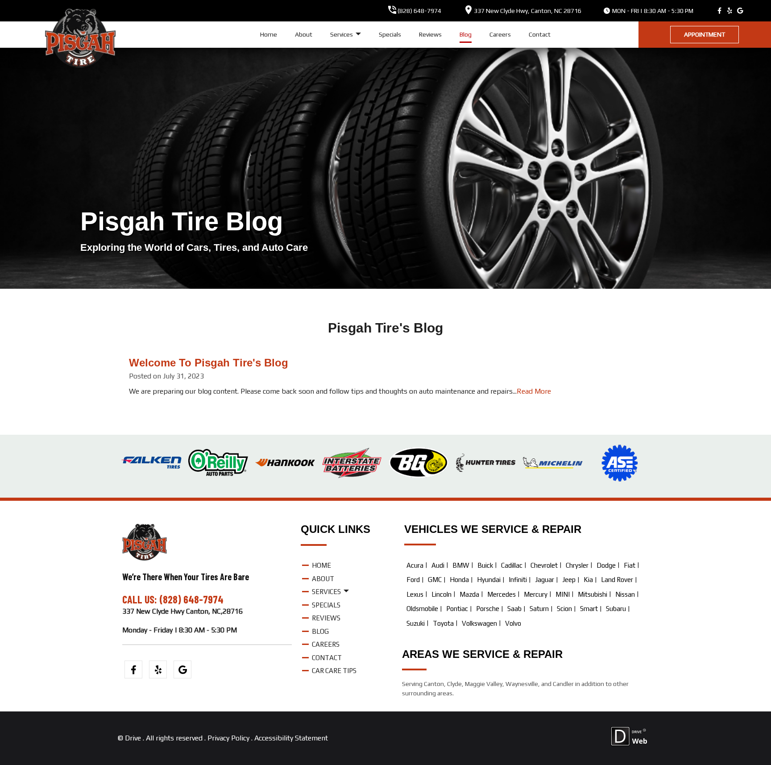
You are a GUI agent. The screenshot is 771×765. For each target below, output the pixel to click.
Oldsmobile (422, 608)
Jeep (569, 579)
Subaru (616, 608)
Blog (466, 34)
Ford (413, 579)
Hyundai (489, 579)
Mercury (535, 594)
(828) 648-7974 (419, 10)
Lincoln (441, 594)
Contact (540, 34)
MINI (562, 594)
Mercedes (501, 594)
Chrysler (577, 565)
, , (527, 10)
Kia (588, 579)
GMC (435, 579)
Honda (459, 579)
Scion (564, 608)
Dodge (606, 565)
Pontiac (457, 608)
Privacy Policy (228, 738)
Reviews (430, 34)
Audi (437, 565)
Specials (390, 34)
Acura (414, 565)
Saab (514, 608)
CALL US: (140, 599)
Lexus (414, 594)
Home (268, 34)
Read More (534, 391)
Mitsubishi (592, 594)
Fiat (629, 565)
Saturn (539, 608)
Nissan (625, 594)
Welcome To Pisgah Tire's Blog (208, 363)
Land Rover (617, 579)
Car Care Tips (334, 670)
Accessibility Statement (291, 738)
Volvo (513, 623)
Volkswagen (479, 623)
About (303, 34)
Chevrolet (544, 565)
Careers (500, 34)
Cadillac (511, 565)
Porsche (487, 608)
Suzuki (415, 623)
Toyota (443, 623)
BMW (460, 565)
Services (342, 34)
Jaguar (544, 579)
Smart (589, 608)
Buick (485, 565)
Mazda (469, 594)
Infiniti (518, 579)
